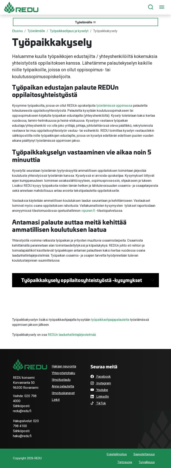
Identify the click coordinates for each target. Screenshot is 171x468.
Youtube (102, 390)
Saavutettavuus (144, 454)
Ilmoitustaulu (61, 380)
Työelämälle (83, 22)
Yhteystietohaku (63, 373)
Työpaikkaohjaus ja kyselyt (69, 31)
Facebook (103, 377)
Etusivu (17, 31)
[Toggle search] (151, 7)
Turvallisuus (147, 462)
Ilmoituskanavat (63, 393)
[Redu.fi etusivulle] (21, 7)
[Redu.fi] (30, 364)
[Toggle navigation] (162, 7)
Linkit (56, 400)
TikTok (101, 403)
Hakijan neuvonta (64, 366)
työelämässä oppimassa (114, 106)
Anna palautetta (63, 386)
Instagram (103, 383)
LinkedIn (102, 397)
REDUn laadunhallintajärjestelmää (72, 335)
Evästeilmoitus (117, 454)
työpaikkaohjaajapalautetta (110, 320)
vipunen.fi (88, 211)
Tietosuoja (124, 462)
